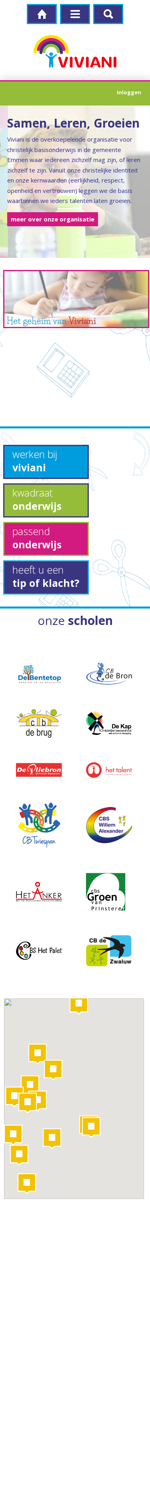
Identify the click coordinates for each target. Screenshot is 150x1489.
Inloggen (129, 92)
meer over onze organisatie (52, 219)
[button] (78, 1004)
